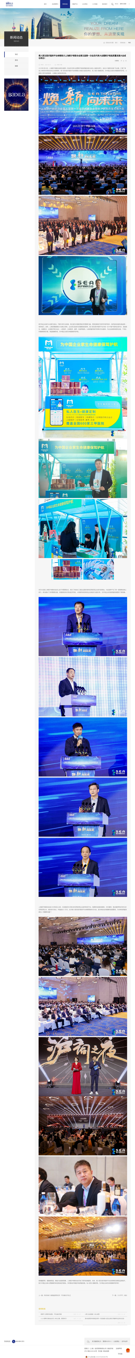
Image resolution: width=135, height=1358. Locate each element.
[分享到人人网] (126, 61)
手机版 (99, 1351)
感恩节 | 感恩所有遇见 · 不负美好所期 (51, 1314)
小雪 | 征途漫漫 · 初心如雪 (92, 1314)
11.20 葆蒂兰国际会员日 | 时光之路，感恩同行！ (54, 1318)
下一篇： (119, 1295)
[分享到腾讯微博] (121, 61)
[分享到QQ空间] (123, 61)
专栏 (129, 42)
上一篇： (55, 1295)
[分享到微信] (89, 1342)
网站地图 (105, 1351)
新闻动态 (122, 42)
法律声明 (118, 1348)
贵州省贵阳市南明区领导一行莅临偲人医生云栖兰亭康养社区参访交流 (104, 1318)
